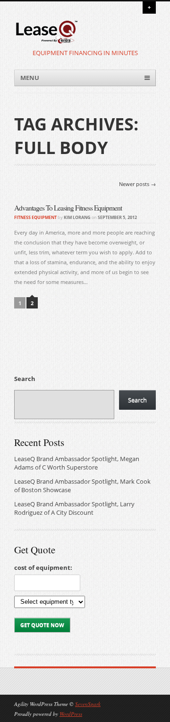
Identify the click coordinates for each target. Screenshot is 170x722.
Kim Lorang (77, 217)
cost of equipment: (43, 567)
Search (24, 378)
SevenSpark (88, 703)
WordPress (71, 713)
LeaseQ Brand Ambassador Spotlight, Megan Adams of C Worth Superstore (76, 463)
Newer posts (137, 184)
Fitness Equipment (35, 217)
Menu (29, 78)
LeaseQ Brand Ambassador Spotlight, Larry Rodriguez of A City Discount (74, 508)
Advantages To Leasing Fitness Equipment (68, 207)
